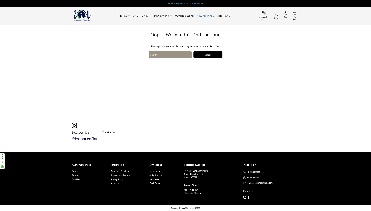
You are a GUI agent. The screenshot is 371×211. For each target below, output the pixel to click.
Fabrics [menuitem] (122, 15)
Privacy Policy (117, 179)
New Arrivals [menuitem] (205, 15)
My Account (154, 171)
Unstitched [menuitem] (141, 15)
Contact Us (77, 171)
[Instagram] (245, 198)
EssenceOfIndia (178, 208)
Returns (75, 175)
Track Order (154, 183)
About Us (115, 183)
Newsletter (154, 179)
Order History (155, 175)
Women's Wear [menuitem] (184, 15)
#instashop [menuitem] (224, 15)
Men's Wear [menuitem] (162, 15)
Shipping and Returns (120, 175)
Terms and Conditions (120, 171)
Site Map (76, 179)
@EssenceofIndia (86, 139)
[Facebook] (248, 198)
